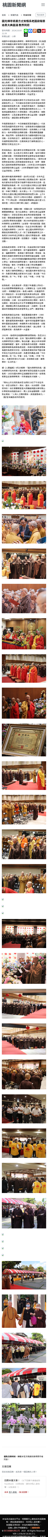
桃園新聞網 (14, 4)
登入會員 (13, 1492)
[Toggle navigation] (43, 5)
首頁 (4, 14)
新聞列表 (14, 14)
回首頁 (41, 15)
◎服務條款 (35, 1527)
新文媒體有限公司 (12, 1530)
